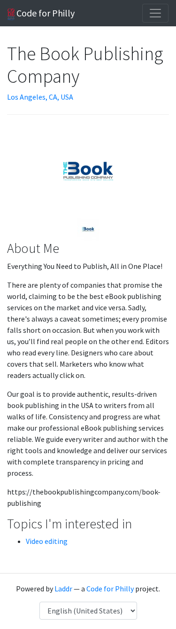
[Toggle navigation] (155, 13)
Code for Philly (45, 13)
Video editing (47, 541)
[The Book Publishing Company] (88, 228)
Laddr (63, 588)
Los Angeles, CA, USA (40, 97)
